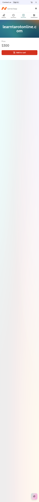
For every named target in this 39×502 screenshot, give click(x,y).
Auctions (13, 17)
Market (4, 17)
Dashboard (34, 17)
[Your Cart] (32, 2)
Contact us (6, 2)
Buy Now (23, 17)
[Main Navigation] (36, 8)
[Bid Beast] (34, 496)
